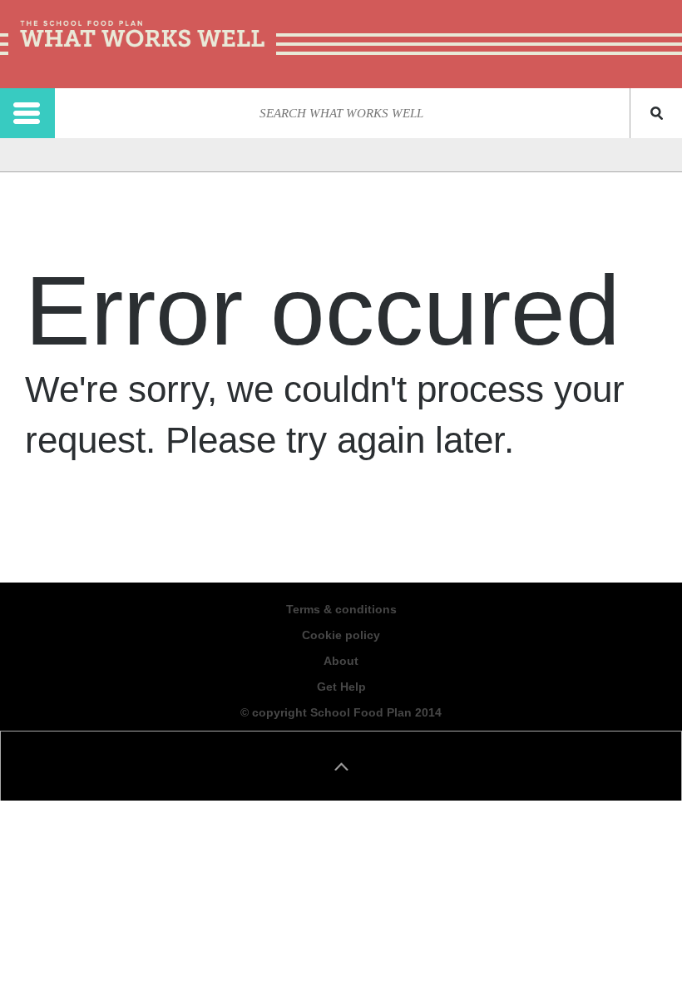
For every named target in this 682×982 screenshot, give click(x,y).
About (341, 661)
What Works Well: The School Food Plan (142, 36)
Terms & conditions (341, 609)
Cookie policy (341, 635)
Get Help (341, 686)
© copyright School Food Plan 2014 (341, 712)
